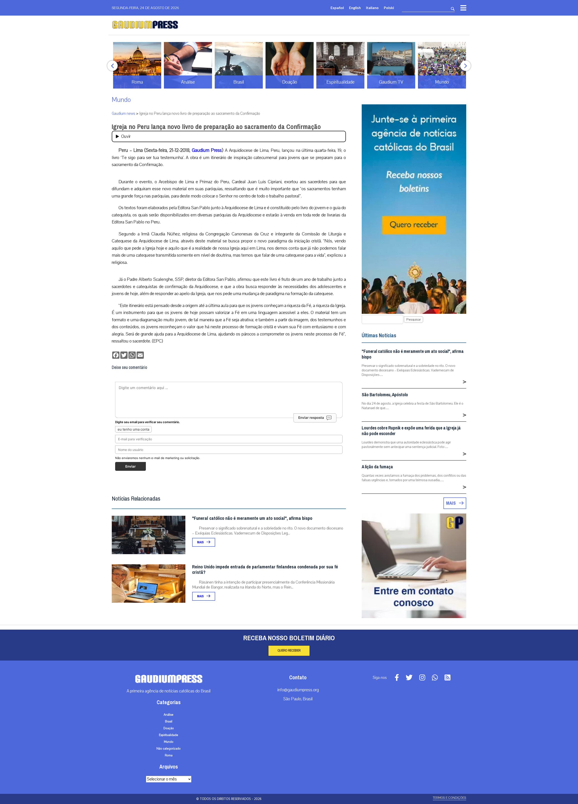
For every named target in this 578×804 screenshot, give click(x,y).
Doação (168, 728)
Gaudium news (123, 113)
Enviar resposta (311, 417)
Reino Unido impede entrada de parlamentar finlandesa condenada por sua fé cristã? (265, 570)
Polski (389, 7)
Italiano (372, 7)
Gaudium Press (207, 150)
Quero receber (289, 651)
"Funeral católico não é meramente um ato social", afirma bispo (252, 518)
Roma (168, 755)
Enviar (130, 466)
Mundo (121, 99)
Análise (168, 715)
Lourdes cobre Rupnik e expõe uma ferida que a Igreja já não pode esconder (411, 430)
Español (337, 7)
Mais (200, 542)
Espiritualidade (168, 735)
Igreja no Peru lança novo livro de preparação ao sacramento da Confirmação (216, 127)
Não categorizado (168, 749)
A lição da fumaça (377, 467)
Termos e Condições (449, 798)
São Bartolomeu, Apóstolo (385, 395)
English (355, 7)
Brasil (168, 722)
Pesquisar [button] (413, 319)
